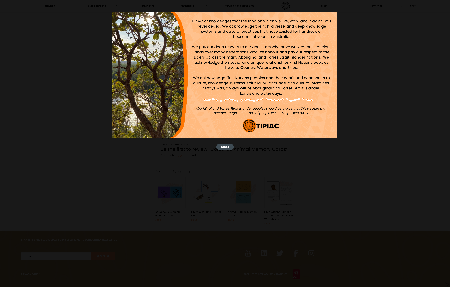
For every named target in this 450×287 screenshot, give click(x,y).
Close (225, 147)
